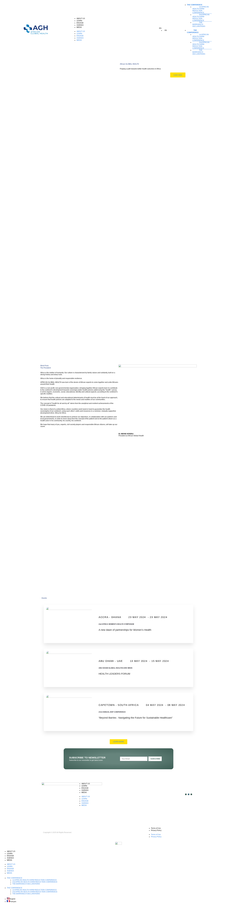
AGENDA (80, 25)
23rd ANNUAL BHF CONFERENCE (112, 712)
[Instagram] (186, 794)
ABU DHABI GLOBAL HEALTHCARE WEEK (115, 668)
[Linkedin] (191, 794)
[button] (113, 29)
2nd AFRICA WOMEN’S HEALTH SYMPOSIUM (116, 624)
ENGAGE (80, 23)
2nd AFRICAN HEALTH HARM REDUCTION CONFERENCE (200, 17)
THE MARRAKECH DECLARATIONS (198, 24)
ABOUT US (81, 18)
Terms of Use (156, 828)
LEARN (79, 21)
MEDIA (79, 27)
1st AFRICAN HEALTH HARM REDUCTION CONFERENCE (200, 10)
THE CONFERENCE (194, 5)
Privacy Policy (156, 830)
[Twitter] (188, 794)
